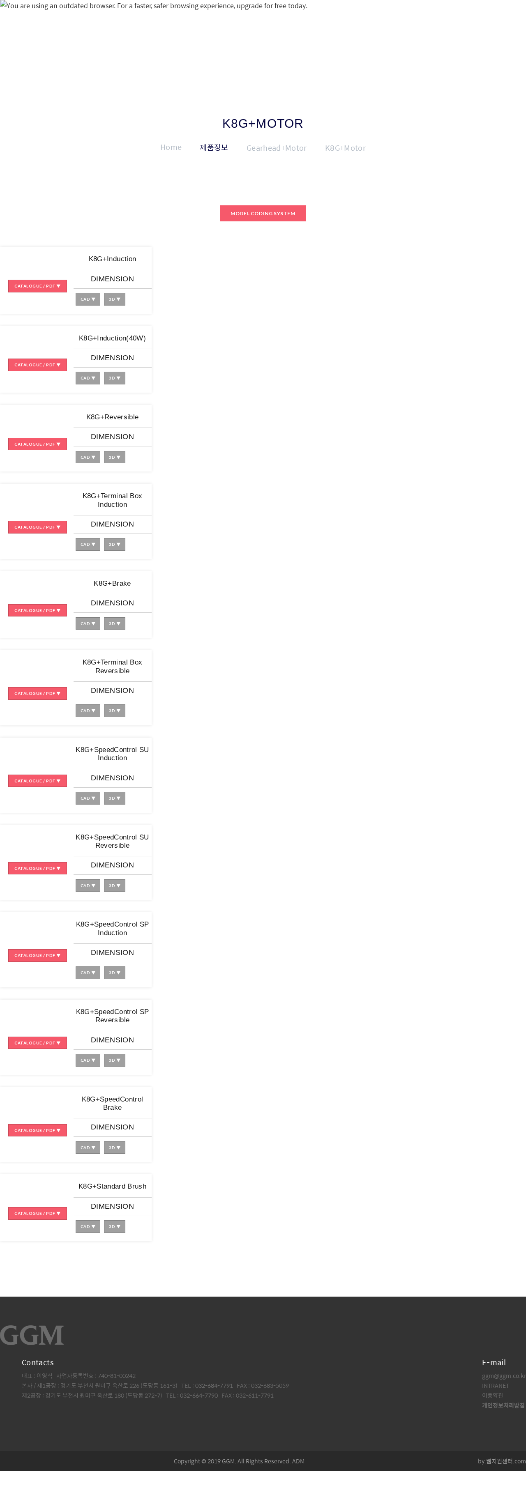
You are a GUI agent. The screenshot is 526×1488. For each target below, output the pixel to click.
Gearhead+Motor (277, 147)
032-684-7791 (214, 1385)
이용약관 (492, 1395)
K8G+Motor (345, 147)
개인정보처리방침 (503, 1405)
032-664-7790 (199, 1395)
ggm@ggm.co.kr (504, 1375)
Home (171, 146)
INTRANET (495, 1385)
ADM (298, 1460)
